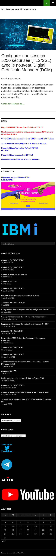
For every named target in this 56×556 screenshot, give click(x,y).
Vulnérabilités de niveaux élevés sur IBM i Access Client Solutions (27, 139)
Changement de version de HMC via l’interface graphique (24, 317)
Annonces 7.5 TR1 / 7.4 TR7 (12, 354)
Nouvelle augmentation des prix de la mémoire (20, 159)
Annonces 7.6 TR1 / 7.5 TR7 (12, 267)
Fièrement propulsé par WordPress (13, 553)
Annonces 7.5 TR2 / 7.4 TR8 (12, 347)
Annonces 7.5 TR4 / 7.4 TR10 (12, 302)
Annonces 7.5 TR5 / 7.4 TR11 (12, 288)
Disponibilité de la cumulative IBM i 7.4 (17, 155)
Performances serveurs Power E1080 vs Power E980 (22, 378)
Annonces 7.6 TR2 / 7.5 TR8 (12, 260)
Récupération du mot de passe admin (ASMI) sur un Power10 (25, 310)
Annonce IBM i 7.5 (8, 371)
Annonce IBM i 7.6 (8, 281)
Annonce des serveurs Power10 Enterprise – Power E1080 (24, 392)
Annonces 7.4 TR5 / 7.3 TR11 (12, 385)
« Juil (4, 541)
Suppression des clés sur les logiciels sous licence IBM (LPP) (25, 324)
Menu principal (53, 3)
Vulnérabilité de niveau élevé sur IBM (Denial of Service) (23, 143)
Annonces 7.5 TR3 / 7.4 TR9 (12, 331)
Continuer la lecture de (12, 103)
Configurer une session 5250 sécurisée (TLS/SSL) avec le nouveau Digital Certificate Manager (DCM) (26, 62)
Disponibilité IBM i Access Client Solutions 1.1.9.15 (21, 127)
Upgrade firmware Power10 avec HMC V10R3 (20, 295)
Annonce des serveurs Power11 (14, 274)
